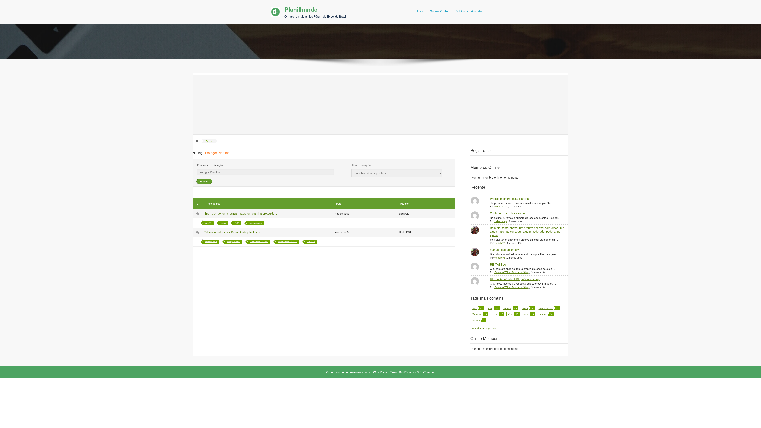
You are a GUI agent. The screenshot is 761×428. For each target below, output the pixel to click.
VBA (237, 223)
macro (223, 223)
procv (494, 314)
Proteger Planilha (233, 241)
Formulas (476, 314)
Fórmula (507, 308)
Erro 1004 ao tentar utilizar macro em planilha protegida (240, 213)
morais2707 (500, 206)
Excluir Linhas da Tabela (287, 241)
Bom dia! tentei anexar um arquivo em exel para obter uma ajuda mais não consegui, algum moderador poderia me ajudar (527, 231)
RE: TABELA (498, 264)
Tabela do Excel (211, 241)
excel (490, 308)
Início (420, 11)
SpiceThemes (426, 372)
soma (525, 314)
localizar (543, 314)
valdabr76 (499, 243)
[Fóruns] (197, 141)
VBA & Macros (546, 308)
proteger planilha (255, 223)
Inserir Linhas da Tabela (259, 241)
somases (476, 320)
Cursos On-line (439, 11)
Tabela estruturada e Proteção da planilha (231, 232)
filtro (510, 314)
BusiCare (405, 372)
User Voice (311, 241)
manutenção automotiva (505, 250)
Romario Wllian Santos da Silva (511, 272)
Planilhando (301, 9)
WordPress (380, 372)
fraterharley (500, 221)
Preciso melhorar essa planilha (509, 199)
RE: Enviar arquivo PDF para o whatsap (515, 279)
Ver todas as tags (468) (484, 328)
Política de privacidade (470, 11)
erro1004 (208, 223)
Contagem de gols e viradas (507, 213)
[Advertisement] (369, 104)
